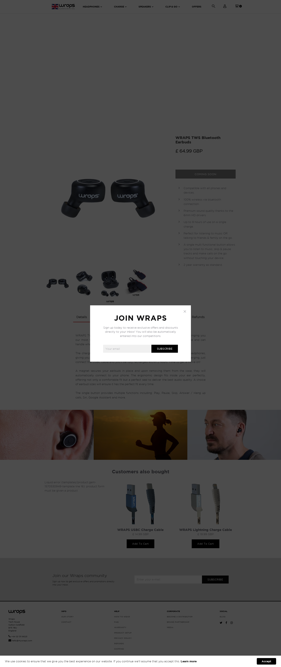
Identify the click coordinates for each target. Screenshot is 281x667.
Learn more (189, 661)
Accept (266, 661)
